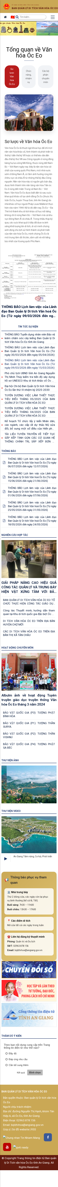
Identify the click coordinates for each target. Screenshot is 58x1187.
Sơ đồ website (21, 1129)
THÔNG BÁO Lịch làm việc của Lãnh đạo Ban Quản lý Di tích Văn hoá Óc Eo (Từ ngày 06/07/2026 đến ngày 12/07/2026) (32, 462)
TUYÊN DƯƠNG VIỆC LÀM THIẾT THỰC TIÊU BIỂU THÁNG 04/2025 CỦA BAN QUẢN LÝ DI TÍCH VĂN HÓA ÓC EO (30, 412)
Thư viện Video (11, 811)
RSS (33, 1129)
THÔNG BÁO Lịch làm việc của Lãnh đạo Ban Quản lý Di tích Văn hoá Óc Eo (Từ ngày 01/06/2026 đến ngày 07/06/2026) (32, 491)
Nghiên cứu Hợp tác (14, 535)
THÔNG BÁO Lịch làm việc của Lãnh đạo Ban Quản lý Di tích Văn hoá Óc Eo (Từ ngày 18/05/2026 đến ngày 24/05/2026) (32, 521)
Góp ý (7, 1129)
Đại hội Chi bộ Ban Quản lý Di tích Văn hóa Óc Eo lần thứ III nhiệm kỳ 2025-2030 (30, 387)
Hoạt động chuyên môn (17, 647)
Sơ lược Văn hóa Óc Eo (12, 76)
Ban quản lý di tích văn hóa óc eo (35, 8)
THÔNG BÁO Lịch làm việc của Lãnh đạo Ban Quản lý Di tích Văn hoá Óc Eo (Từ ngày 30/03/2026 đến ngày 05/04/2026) (30, 351)
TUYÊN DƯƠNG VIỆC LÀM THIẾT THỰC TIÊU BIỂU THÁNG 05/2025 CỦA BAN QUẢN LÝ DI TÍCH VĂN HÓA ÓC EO (30, 399)
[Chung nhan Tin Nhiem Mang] (21, 1137)
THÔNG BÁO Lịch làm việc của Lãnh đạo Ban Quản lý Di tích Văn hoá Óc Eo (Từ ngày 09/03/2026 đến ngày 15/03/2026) (30, 364)
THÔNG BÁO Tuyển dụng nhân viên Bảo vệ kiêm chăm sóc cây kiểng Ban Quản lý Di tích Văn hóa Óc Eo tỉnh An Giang (30, 338)
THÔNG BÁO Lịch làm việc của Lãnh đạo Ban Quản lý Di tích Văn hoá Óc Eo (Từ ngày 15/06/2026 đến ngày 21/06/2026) (32, 477)
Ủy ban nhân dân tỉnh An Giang (25, 5)
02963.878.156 (25, 1120)
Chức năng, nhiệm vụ (28, 76)
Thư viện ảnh (10, 760)
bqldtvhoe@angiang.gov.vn (27, 1124)
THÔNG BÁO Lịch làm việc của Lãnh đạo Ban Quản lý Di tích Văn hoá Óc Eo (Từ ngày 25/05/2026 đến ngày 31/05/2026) (32, 506)
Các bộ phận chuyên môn (45, 76)
